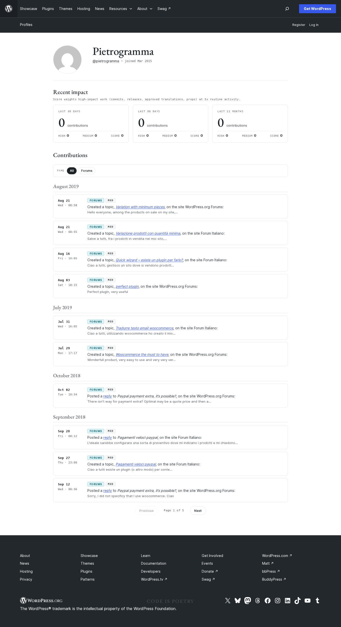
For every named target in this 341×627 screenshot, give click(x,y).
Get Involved (212, 555)
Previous (146, 511)
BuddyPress (274, 579)
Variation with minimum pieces (140, 207)
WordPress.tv (154, 579)
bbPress (271, 571)
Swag (208, 579)
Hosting (26, 571)
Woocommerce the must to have (142, 354)
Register (298, 25)
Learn (145, 555)
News (24, 563)
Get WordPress (317, 8)
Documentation (153, 563)
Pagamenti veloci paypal (136, 464)
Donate (210, 571)
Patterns (88, 579)
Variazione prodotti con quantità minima (148, 233)
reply (107, 396)
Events (207, 563)
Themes (87, 563)
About (25, 555)
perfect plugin (127, 286)
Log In (314, 25)
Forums (86, 171)
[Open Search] (287, 8)
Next (198, 511)
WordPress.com (277, 555)
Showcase (89, 555)
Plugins (86, 571)
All (72, 171)
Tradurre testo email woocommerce (144, 328)
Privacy (26, 579)
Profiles (26, 24)
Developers (151, 571)
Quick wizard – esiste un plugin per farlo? (149, 260)
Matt (268, 563)
